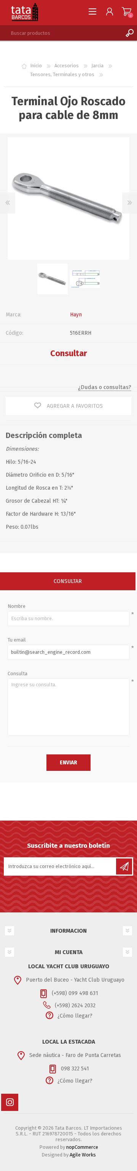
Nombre (16, 606)
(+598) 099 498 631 (75, 993)
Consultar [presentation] (68, 581)
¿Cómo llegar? (74, 1016)
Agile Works (83, 1155)
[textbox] (61, 33)
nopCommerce (82, 1147)
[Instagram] (9, 1102)
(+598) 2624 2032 (75, 1005)
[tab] (67, 582)
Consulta (17, 673)
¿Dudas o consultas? (104, 387)
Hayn (76, 314)
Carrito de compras (126, 11)
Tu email (17, 640)
